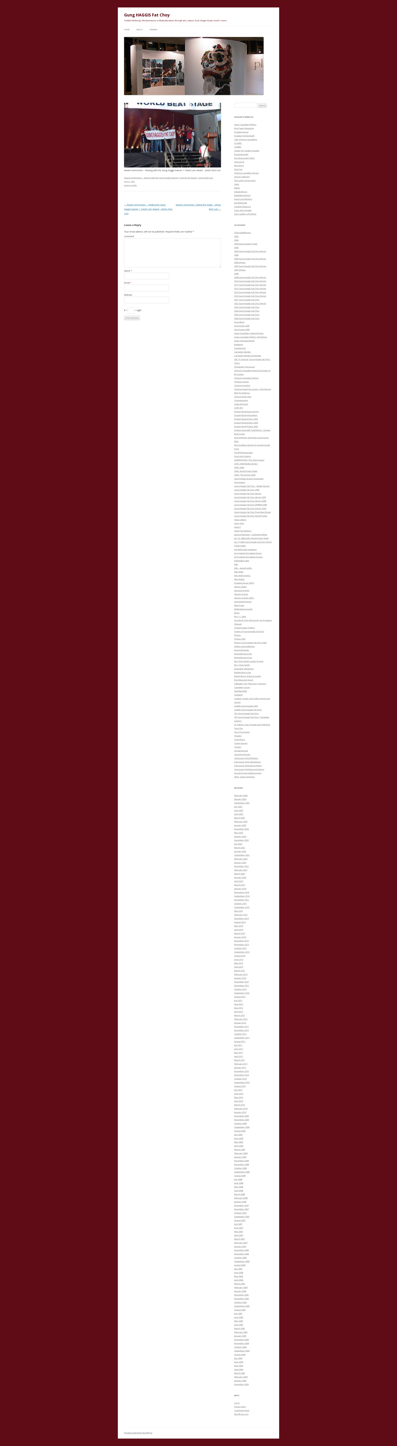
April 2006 (238, 1280)
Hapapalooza (240, 191)
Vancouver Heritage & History (248, 765)
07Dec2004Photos (242, 232)
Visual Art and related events (247, 773)
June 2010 (238, 1093)
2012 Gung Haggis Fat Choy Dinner (250, 288)
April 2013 (238, 967)
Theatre (238, 735)
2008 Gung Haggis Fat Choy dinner (250, 277)
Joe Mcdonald (240, 202)
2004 (236, 240)
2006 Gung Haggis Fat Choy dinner (250, 258)
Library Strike (240, 586)
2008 (236, 273)
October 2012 (240, 989)
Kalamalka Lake (241, 560)
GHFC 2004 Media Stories (246, 463)
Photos (237, 635)
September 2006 (242, 1261)
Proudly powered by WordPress (138, 1433)
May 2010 (238, 1097)
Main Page (239, 605)
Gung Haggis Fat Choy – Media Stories (252, 486)
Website (128, 294)
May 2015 (238, 911)
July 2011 (238, 1045)
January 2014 (240, 937)
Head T (237, 527)
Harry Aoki (239, 523)
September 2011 (242, 1037)
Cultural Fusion (241, 404)
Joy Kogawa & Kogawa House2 (248, 557)
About (139, 29)
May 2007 (238, 1231)
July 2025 (238, 806)
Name (128, 270)
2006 (236, 255)
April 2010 (238, 1101)
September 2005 (242, 1306)
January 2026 (240, 799)
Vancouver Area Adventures (247, 762)
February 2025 (241, 821)
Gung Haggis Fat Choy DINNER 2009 (250, 504)
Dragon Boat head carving (246, 411)
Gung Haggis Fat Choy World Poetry (250, 516)
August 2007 (239, 1220)
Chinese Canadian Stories (246, 173)
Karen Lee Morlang (243, 199)
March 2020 (239, 873)
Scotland (238, 694)
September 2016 (242, 896)
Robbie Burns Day (242, 672)
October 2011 (240, 1034)
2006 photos (240, 262)
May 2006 (238, 1276)
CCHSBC (238, 143)
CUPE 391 (238, 407)
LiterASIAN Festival (242, 601)
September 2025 (242, 803)
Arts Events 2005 (242, 325)
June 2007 (238, 1227)
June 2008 (238, 1183)
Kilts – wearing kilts (243, 568)
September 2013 (242, 952)
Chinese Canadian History (246, 378)
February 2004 (241, 1376)
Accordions (239, 322)
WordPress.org (241, 1414)
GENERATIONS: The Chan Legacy (249, 460)
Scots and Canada (242, 210)
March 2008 (239, 1194)
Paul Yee (238, 169)
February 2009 (241, 1153)
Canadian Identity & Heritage (247, 355)
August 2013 (239, 955)
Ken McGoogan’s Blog (244, 158)
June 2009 (238, 1138)
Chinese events (241, 381)
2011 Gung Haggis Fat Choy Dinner (250, 284)
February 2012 (241, 1019)
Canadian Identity (242, 352)
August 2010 (239, 1086)
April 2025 (238, 814)
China (237, 363)
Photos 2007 (240, 639)
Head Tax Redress (243, 530)
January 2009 (240, 1157)
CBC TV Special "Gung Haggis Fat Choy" (252, 359)
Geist (236, 184)
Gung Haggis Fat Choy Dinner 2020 (250, 508)
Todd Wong (239, 739)
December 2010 (241, 1071)
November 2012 (241, 985)
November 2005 (241, 1298)
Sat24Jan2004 (240, 691)
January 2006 (240, 1291)
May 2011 (238, 1052)
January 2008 (240, 1201)
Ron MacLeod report (243, 680)
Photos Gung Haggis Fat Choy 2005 (250, 642)
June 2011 (238, 1048)
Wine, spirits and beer (244, 776)
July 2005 (238, 1313)
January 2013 (240, 978)
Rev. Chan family (242, 665)
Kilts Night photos (242, 575)
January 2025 (240, 825)
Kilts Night (238, 571)
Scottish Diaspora (242, 206)
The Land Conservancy (245, 180)
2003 (236, 236)
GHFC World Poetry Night (245, 471)
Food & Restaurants (243, 452)
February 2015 (241, 914)
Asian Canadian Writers (245, 124)
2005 (236, 247)
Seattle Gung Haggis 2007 (246, 706)
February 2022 (241, 858)
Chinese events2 (242, 385)
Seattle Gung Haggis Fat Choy (248, 709)
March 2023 (239, 847)
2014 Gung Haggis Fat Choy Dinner (250, 296)
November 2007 (241, 1209)
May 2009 (238, 1142)
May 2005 (238, 1321)
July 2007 (238, 1224)
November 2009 (241, 1119)
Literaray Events (241, 590)
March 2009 (239, 1149)
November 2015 (241, 899)
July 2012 (238, 1000)
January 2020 (240, 877)
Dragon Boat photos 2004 (246, 422)
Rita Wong (239, 165)
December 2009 (241, 1116)
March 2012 (239, 1015)
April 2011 (238, 1056)
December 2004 (241, 1339)
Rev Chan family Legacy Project (248, 661)
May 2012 (238, 1008)
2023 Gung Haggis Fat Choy (246, 307)
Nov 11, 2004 (240, 616)
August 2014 (239, 922)
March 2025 (239, 817)
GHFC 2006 (239, 467)
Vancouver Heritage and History (249, 769)
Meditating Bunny (242, 195)
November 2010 (241, 1075)
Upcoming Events (242, 754)
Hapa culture (240, 519)
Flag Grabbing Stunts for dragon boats (252, 445)
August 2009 (239, 1130)
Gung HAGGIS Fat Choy (147, 15)
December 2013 (241, 940)
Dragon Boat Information (245, 415)
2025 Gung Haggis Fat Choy (246, 314)
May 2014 (238, 926)
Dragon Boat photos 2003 (246, 419)
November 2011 (241, 1030)
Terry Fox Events (242, 732)
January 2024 (240, 836)
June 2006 (238, 1272)
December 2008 (241, 1160)
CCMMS (237, 147)
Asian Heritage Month (244, 340)
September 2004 (242, 1350)
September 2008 (242, 1171)
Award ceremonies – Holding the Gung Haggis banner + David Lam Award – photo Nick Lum (148, 209)
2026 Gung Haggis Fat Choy (246, 318)
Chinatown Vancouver (244, 366)
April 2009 (238, 1145)
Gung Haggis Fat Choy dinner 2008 (250, 501)
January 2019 (240, 888)
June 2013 (238, 959)
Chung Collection (242, 176)
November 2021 (241, 866)
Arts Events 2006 (242, 329)
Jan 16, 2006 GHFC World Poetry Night (251, 538)
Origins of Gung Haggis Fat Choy (249, 631)
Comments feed (241, 1410)
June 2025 (238, 810)
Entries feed (240, 1406)
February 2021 (241, 870)
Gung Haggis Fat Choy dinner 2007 (250, 497)
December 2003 (241, 1384)
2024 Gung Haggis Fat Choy (246, 311)
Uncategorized (241, 750)
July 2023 (238, 844)
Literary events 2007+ (244, 598)
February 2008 (241, 1198)
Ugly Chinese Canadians (245, 139)
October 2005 (240, 1302)
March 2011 (239, 1060)
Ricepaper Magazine (244, 668)
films (236, 441)
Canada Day (240, 348)
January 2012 (240, 1022)
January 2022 (240, 862)
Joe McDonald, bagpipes (245, 549)
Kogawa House (241, 132)
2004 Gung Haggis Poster (246, 243)
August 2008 (239, 1175)
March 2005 (239, 1328)
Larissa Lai (239, 161)
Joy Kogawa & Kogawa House (248, 553)
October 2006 (240, 1257)
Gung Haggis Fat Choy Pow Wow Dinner (252, 512)
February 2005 (241, 1332)
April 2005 (238, 1324)
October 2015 (240, 903)
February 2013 (241, 974)
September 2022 (242, 855)
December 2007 (241, 1205)
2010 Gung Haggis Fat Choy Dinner (250, 281)
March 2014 (239, 933)
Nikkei (237, 188)
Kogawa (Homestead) (244, 135)
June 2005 (238, 1317)
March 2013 (239, 970)
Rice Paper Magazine (244, 128)
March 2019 (239, 885)
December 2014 (241, 918)
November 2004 (241, 1343)
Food (236, 448)
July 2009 (238, 1134)
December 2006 (241, 1250)
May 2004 (238, 1365)
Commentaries (241, 400)
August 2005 (239, 1309)
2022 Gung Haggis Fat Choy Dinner (250, 303)
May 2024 (238, 832)
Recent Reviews (241, 650)
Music (237, 612)
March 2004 (239, 1373)
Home (126, 29)
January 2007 (240, 1246)
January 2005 (240, 1335)
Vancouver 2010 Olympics (246, 758)
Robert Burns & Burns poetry (247, 676)
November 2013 (241, 944)
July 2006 (238, 1268)
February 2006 (241, 1287)
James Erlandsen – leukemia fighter (250, 534)
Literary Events (241, 594)
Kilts (236, 564)
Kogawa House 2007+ (244, 583)
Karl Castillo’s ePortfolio (245, 214)
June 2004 (238, 1362)
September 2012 (242, 993)
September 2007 (242, 1216)
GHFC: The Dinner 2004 (244, 475)
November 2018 (241, 892)
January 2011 (240, 1067)
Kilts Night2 (239, 579)
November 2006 (241, 1253)
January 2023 (240, 851)
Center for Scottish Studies (246, 150)
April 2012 (238, 1011)
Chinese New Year (242, 396)
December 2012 (241, 981)
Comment (129, 236)
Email (127, 282)
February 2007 (241, 1242)
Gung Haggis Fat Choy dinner (247, 493)
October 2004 (240, 1347)
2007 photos (240, 270)
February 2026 (241, 795)
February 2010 (241, 1108)
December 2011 (241, 1026)
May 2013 (238, 963)
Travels (237, 747)
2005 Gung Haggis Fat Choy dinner (250, 251)
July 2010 (238, 1089)
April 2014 (238, 929)
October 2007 (240, 1212)
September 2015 (242, 907)
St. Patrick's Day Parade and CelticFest (252, 724)
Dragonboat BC (241, 154)
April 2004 (238, 1369)
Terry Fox (238, 728)
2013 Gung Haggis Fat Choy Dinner (250, 292)
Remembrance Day (243, 657)
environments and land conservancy (251, 437)
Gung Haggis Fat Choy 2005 (246, 489)
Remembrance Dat (243, 653)
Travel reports (241, 743)
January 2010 (240, 1112)
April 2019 (238, 881)
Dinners (153, 29)
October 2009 (240, 1123)
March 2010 (239, 1104)
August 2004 (239, 1354)
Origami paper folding (244, 627)
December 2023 (241, 840)
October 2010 (240, 1078)
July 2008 (238, 1179)
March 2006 (239, 1283)
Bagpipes (238, 344)
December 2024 (241, 829)
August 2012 (239, 996)
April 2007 (238, 1235)
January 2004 (240, 1380)
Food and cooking (242, 456)
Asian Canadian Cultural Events (249, 333)
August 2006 (239, 1265)
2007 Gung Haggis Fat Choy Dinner (250, 266)
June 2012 (238, 1004)
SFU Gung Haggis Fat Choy (246, 713)
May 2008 (238, 1186)
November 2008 (241, 1164)
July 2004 (238, 1358)
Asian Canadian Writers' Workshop (250, 337)
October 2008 (240, 1168)
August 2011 (239, 1041)
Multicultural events (243, 609)
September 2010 (242, 1082)
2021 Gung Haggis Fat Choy (246, 299)
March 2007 (239, 1239)
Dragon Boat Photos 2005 (246, 426)
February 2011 (241, 1063)
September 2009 (242, 1127)
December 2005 (241, 1294)
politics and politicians (244, 646)
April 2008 (238, 1190)
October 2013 (240, 948)
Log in (237, 1403)
